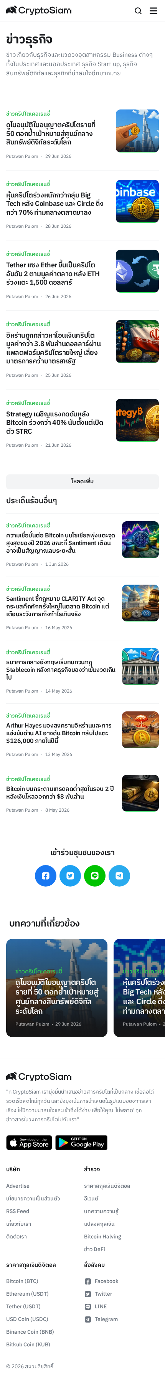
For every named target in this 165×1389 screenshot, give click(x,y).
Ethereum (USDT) (27, 1294)
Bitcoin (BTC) (22, 1281)
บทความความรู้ (101, 1211)
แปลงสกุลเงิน (99, 1224)
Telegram (106, 1319)
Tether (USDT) (23, 1307)
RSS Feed (17, 1211)
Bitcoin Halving (102, 1237)
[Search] (138, 10)
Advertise (18, 1186)
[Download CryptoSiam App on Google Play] (81, 1142)
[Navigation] (153, 10)
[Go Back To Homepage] (38, 11)
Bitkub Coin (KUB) (28, 1345)
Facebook (107, 1281)
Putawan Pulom (22, 156)
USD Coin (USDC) (27, 1319)
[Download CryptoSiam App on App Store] (29, 1142)
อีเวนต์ (91, 1199)
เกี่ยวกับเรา (18, 1224)
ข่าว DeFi (94, 1249)
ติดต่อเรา (16, 1237)
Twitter (103, 1294)
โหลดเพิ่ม (82, 481)
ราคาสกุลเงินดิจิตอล (107, 1186)
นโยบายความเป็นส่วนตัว (33, 1199)
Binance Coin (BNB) (30, 1332)
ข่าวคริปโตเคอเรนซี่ (28, 113)
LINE (101, 1307)
